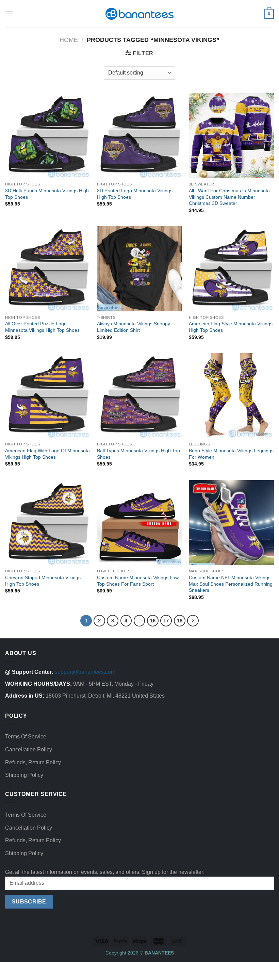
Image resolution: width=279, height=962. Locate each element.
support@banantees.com (85, 672)
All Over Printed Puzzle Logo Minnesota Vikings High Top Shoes (42, 327)
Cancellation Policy (28, 749)
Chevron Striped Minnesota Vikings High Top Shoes (43, 581)
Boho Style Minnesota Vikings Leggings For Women (231, 454)
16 (152, 620)
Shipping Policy (24, 775)
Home (69, 39)
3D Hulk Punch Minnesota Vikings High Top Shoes (47, 194)
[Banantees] (139, 14)
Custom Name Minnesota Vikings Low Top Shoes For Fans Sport (138, 581)
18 (179, 620)
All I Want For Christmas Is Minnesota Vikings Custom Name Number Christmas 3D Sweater (229, 197)
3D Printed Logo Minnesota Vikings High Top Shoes (135, 194)
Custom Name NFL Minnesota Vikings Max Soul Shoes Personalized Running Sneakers (231, 584)
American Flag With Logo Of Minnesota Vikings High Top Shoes (47, 454)
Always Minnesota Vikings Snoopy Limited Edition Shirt (133, 327)
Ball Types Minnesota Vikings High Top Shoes (138, 454)
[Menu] (9, 13)
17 (166, 620)
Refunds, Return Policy (33, 762)
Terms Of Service (25, 736)
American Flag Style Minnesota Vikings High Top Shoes (231, 327)
